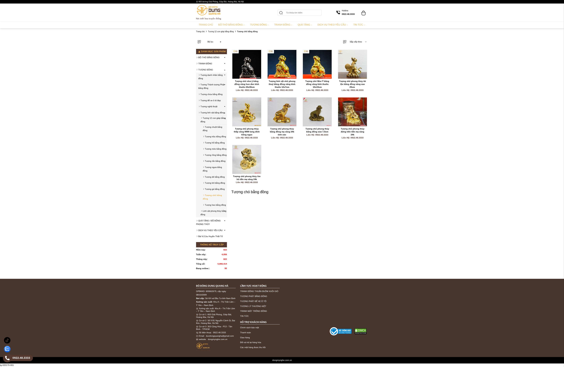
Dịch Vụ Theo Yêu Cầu (332, 24)
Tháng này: (202, 259)
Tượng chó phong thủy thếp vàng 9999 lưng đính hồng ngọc (247, 132)
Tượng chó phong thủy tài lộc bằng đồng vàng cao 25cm (352, 84)
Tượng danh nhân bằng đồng (210, 77)
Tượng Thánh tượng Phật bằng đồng (211, 86)
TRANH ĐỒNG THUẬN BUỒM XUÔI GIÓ (259, 291)
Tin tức (358, 24)
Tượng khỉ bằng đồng (215, 183)
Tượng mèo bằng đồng (215, 149)
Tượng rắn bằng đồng (215, 161)
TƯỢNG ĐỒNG (205, 70)
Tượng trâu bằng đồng (215, 136)
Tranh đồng (282, 24)
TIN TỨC (244, 316)
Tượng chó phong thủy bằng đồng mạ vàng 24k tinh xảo (282, 132)
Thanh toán (245, 332)
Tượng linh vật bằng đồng (212, 112)
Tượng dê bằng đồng (215, 177)
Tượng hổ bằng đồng (215, 143)
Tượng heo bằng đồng (215, 205)
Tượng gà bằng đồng (215, 189)
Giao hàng (245, 337)
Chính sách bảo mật (249, 327)
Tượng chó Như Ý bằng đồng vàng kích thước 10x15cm (317, 84)
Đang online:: (203, 268)
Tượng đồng (258, 24)
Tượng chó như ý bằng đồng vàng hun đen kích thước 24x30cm (247, 84)
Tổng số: (200, 264)
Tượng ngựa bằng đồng (212, 169)
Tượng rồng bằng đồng (216, 155)
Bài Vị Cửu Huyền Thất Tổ (210, 236)
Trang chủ (206, 24)
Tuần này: (201, 254)
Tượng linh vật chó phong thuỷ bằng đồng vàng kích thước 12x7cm (282, 84)
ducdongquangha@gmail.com (220, 336)
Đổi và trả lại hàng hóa (250, 342)
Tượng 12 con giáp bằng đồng (221, 31)
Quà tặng (304, 24)
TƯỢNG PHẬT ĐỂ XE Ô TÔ (253, 301)
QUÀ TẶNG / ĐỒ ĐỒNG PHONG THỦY (208, 222)
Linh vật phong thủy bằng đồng (213, 213)
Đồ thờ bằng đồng (230, 24)
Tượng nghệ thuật (208, 106)
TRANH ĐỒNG (205, 63)
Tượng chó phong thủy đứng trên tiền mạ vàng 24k (353, 132)
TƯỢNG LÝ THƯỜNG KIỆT (253, 306)
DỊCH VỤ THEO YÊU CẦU (210, 230)
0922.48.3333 (219, 332)
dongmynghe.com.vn (217, 339)
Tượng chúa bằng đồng (211, 94)
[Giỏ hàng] (363, 11)
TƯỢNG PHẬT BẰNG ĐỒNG (253, 296)
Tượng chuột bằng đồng (212, 129)
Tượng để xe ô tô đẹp (210, 100)
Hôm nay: (201, 250)
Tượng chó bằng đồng (212, 197)
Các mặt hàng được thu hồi (253, 347)
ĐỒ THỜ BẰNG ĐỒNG (209, 57)
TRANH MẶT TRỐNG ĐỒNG (253, 311)
